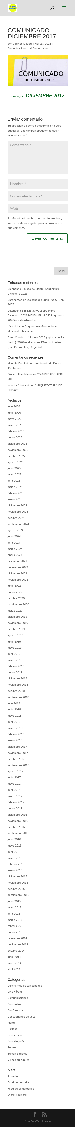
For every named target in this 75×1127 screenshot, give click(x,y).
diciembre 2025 (17, 444)
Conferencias (16, 1010)
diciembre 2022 (17, 573)
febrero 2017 (16, 802)
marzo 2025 (15, 487)
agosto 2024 (15, 530)
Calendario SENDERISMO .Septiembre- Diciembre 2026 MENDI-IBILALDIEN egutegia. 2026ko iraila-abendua (36, 315)
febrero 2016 (16, 864)
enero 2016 (15, 870)
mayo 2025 (14, 474)
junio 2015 (14, 901)
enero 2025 (15, 499)
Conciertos (14, 1004)
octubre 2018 (16, 691)
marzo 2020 (15, 611)
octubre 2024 (16, 518)
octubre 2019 (16, 629)
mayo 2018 (14, 716)
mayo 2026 (14, 419)
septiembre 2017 (18, 765)
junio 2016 (14, 839)
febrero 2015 (16, 926)
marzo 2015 (15, 920)
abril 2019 (14, 654)
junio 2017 (14, 777)
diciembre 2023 (17, 561)
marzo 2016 (15, 858)
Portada (12, 1029)
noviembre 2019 (18, 623)
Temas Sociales (17, 1054)
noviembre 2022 (18, 580)
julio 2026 (14, 406)
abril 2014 (14, 969)
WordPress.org (17, 1095)
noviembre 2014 (18, 944)
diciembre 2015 (17, 876)
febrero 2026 (16, 431)
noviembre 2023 (18, 567)
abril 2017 (14, 790)
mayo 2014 (14, 963)
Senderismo (15, 1035)
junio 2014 (14, 957)
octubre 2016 (16, 827)
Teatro (12, 1047)
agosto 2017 (15, 771)
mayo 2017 (14, 784)
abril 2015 (14, 914)
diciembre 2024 (17, 505)
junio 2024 (14, 536)
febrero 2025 (16, 493)
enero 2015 (15, 932)
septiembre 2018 (18, 697)
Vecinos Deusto (23, 44)
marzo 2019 (15, 660)
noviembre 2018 (18, 685)
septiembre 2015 (18, 895)
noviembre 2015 (18, 883)
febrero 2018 (16, 734)
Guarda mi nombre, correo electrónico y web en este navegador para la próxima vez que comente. (35, 223)
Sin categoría (16, 1041)
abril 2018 (14, 722)
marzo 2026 (15, 425)
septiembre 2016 (18, 833)
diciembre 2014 (17, 938)
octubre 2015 (16, 889)
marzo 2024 (15, 549)
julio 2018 (14, 703)
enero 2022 (15, 592)
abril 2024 (14, 543)
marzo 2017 (15, 796)
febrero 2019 (16, 666)
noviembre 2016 (18, 821)
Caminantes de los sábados (25, 986)
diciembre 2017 (17, 747)
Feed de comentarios (21, 1089)
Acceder (13, 1076)
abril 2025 (14, 481)
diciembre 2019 (17, 617)
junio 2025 (14, 468)
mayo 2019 (14, 648)
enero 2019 (15, 672)
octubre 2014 (16, 951)
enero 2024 (15, 555)
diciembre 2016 (17, 815)
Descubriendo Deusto (21, 1017)
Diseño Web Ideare (37, 1121)
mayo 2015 (14, 907)
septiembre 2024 (18, 524)
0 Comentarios (39, 48)
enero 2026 (15, 437)
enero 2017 (15, 808)
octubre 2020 (16, 598)
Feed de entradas (19, 1082)
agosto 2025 (15, 462)
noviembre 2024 (18, 512)
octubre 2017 (16, 759)
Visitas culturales (18, 1060)
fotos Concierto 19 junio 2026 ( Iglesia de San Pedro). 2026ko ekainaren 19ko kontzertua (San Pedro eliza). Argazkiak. (36, 342)
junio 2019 (14, 642)
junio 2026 (14, 413)
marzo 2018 (15, 728)
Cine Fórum (15, 992)
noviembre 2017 (18, 753)
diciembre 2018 (17, 678)
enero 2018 (15, 740)
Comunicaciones (18, 48)
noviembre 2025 (18, 450)
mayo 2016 (14, 846)
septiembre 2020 (18, 604)
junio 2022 (14, 586)
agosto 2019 (15, 635)
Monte (12, 1023)
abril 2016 (14, 852)
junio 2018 (14, 709)
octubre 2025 (16, 456)
